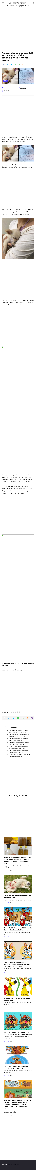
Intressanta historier (18, 3)
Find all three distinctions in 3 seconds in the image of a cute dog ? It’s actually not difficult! (17, 964)
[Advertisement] (18, 32)
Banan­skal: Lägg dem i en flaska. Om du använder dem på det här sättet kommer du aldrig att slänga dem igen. (17, 860)
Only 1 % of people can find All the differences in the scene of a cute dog (18, 1033)
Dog (5, 80)
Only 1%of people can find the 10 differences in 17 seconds (16, 1067)
